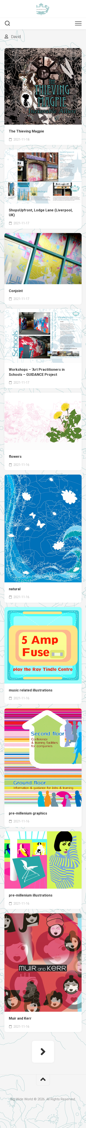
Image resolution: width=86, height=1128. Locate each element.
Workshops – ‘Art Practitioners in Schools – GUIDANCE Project (37, 372)
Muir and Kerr (20, 1018)
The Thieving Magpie (26, 131)
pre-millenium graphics (28, 813)
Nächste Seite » (43, 1052)
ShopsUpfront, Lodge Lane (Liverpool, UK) (41, 212)
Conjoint (16, 291)
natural (15, 589)
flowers (15, 456)
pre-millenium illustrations (30, 895)
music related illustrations (30, 690)
